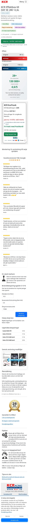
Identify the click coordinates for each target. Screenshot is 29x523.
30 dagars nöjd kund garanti (10, 421)
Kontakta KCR (8, 494)
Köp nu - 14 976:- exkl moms (12, 41)
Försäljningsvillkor (7, 424)
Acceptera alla (14, 520)
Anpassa (21, 516)
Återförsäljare (23, 494)
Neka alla (7, 516)
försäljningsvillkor (6, 512)
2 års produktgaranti (8, 417)
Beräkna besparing (21, 314)
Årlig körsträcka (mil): (8, 306)
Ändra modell (5, 13)
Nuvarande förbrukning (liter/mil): (12, 300)
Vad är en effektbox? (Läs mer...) (12, 394)
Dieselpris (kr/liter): (8, 294)
